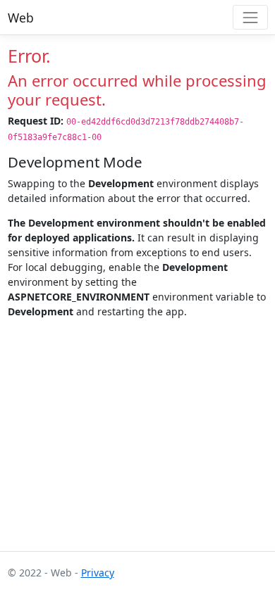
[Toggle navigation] (250, 17)
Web (21, 17)
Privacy (97, 572)
